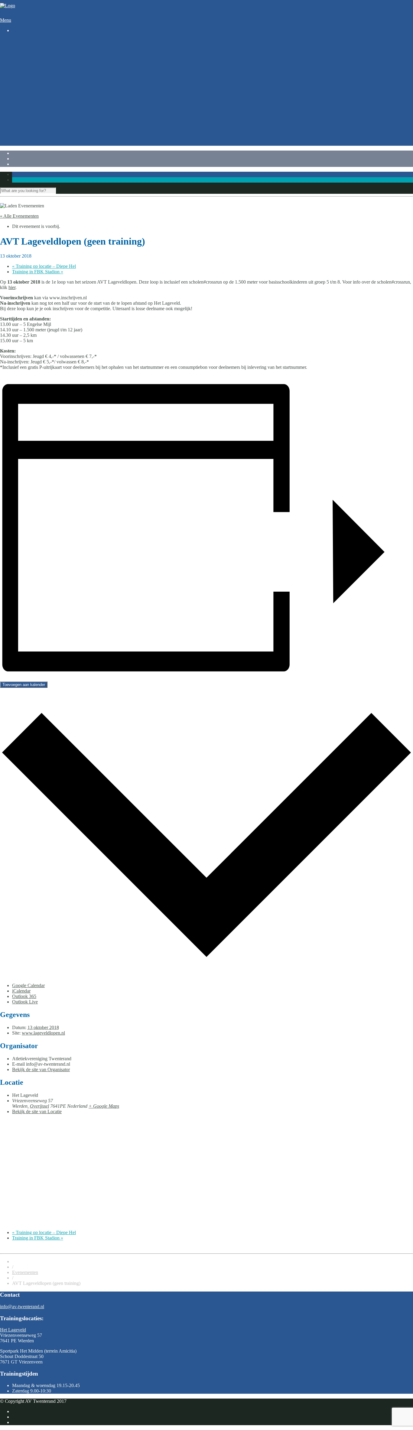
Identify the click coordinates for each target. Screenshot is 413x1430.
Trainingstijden (38, 51)
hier (11, 287)
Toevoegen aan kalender (23, 684)
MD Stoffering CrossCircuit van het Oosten (65, 78)
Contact (19, 133)
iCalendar (21, 990)
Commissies (35, 144)
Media (30, 127)
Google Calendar (28, 985)
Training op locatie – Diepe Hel (44, 266)
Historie (31, 116)
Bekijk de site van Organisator (41, 1069)
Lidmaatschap (37, 106)
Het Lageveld (13, 1329)
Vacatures (33, 122)
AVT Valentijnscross (43, 73)
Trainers (32, 57)
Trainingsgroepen (40, 62)
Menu (5, 20)
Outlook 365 (24, 996)
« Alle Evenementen (19, 216)
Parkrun (31, 84)
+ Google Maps (104, 1106)
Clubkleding (36, 111)
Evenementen (25, 1272)
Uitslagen (33, 95)
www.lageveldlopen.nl (43, 1032)
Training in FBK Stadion (37, 271)
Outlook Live (25, 1001)
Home (18, 40)
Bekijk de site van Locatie (37, 1111)
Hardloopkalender (41, 89)
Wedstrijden (23, 67)
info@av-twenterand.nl (22, 1306)
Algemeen (22, 100)
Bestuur (31, 138)
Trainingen (22, 46)
